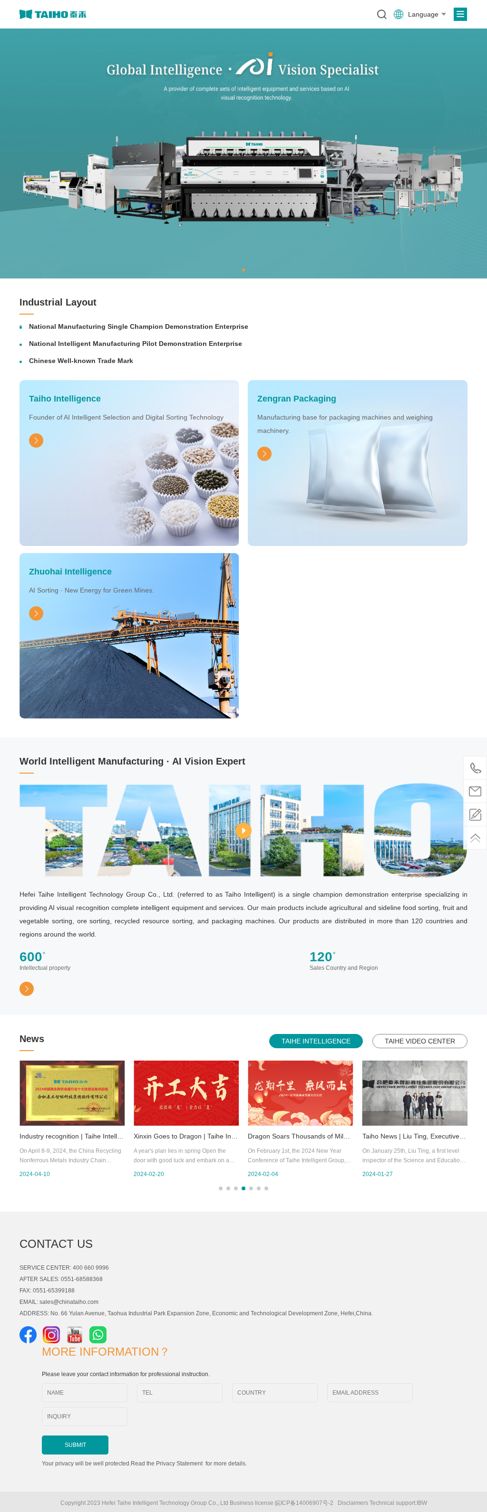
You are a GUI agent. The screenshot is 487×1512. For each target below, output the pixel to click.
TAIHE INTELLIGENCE (316, 1041)
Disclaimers (353, 1503)
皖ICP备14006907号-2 (305, 1503)
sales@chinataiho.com (68, 1302)
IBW (422, 1503)
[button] (243, 269)
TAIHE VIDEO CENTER (420, 1041)
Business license (251, 1503)
